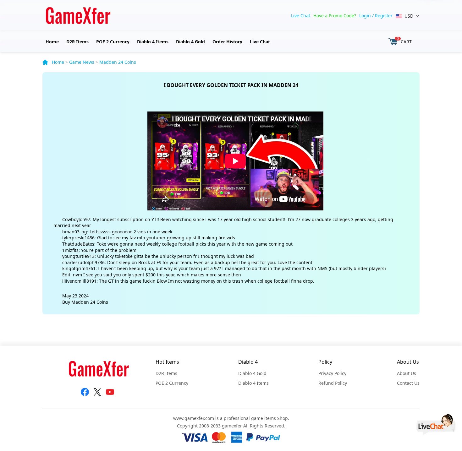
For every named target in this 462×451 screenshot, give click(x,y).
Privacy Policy (332, 373)
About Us (406, 373)
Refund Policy (332, 383)
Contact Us (408, 383)
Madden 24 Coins (117, 62)
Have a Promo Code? (334, 16)
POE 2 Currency (112, 42)
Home (52, 42)
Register (384, 16)
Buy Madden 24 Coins (85, 302)
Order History (227, 42)
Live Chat (300, 16)
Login (365, 16)
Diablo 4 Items (152, 42)
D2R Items (77, 42)
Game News (81, 62)
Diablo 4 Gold (190, 42)
